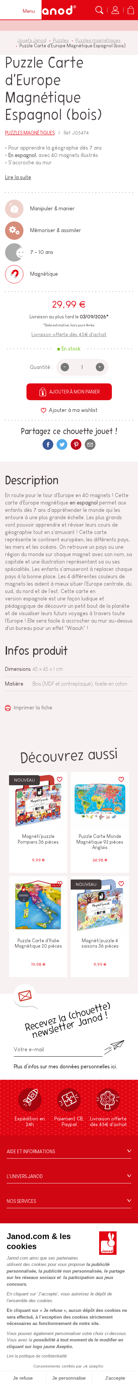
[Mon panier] (130, 10)
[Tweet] (62, 444)
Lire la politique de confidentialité (37, 1356)
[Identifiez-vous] (115, 10)
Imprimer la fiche (32, 707)
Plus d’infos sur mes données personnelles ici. (65, 1066)
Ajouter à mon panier (74, 391)
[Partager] (48, 444)
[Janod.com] (55, 10)
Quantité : (41, 367)
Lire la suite (18, 177)
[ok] (114, 1047)
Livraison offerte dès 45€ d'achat (69, 334)
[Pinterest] (76, 444)
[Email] (90, 444)
